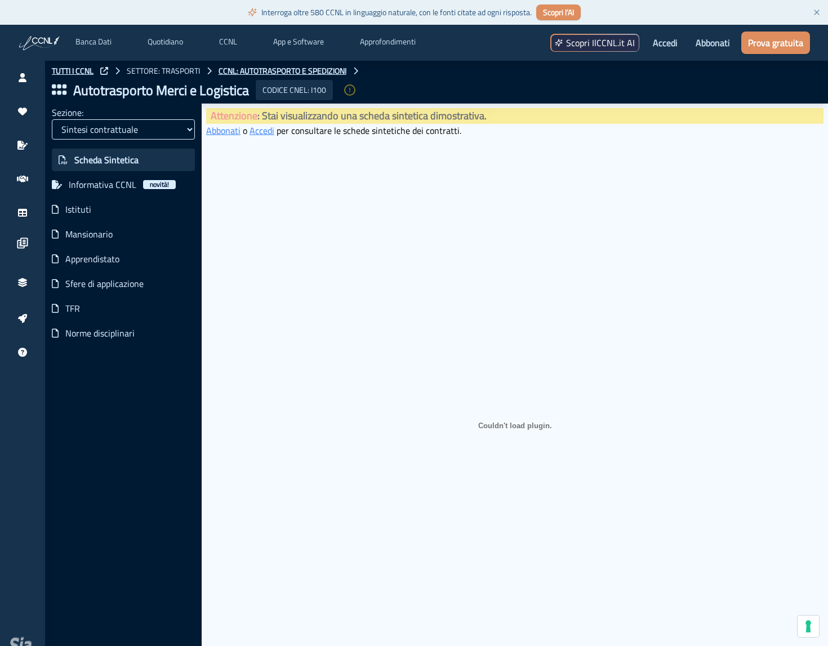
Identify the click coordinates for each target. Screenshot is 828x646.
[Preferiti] (22, 111)
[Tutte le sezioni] (59, 90)
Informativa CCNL (119, 184)
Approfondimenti (388, 41)
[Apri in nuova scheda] (104, 71)
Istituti (78, 209)
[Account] (22, 78)
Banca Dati (93, 41)
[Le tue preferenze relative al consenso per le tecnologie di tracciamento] (808, 626)
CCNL (228, 41)
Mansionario (89, 234)
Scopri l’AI (558, 12)
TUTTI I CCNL (73, 71)
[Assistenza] (22, 352)
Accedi (665, 43)
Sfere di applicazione (104, 283)
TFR (72, 308)
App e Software (298, 41)
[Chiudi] (816, 12)
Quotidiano (165, 41)
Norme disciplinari (100, 333)
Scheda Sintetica (106, 160)
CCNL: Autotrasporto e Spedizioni (282, 71)
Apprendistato (92, 259)
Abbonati (713, 43)
